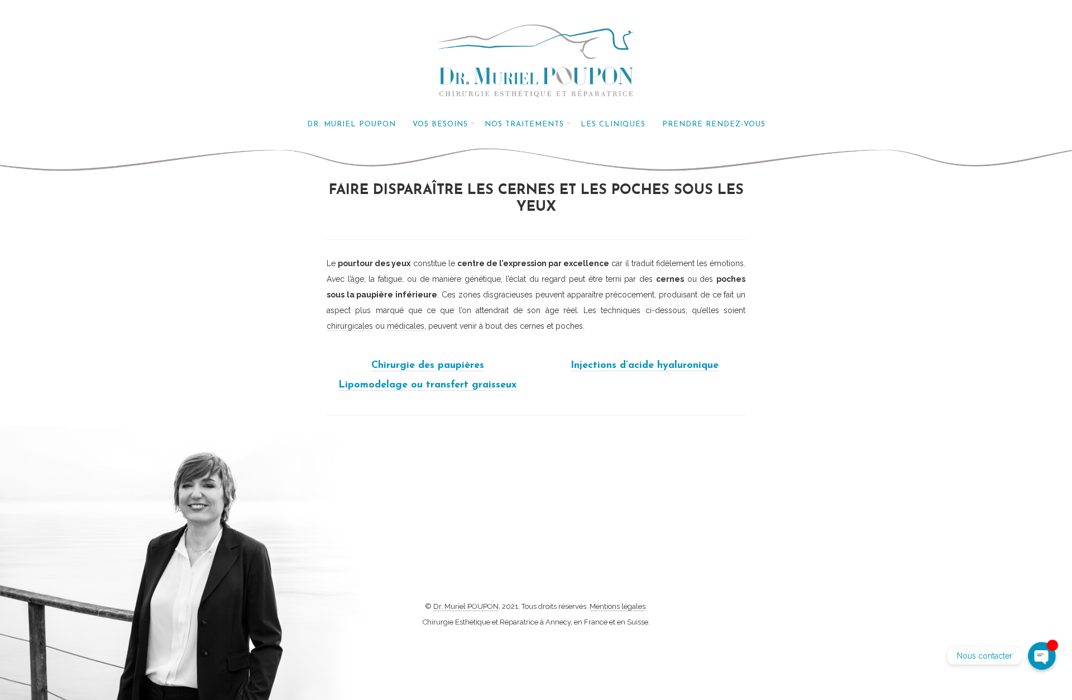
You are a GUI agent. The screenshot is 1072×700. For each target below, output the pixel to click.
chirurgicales (350, 325)
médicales (405, 325)
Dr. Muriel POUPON (351, 124)
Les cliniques (613, 124)
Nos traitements (524, 124)
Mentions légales (617, 606)
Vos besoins (440, 124)
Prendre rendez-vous (713, 124)
